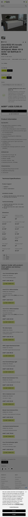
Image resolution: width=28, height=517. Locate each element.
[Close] (25, 491)
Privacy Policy (19, 504)
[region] (14, 503)
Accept (14, 514)
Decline (14, 510)
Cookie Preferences (14, 507)
